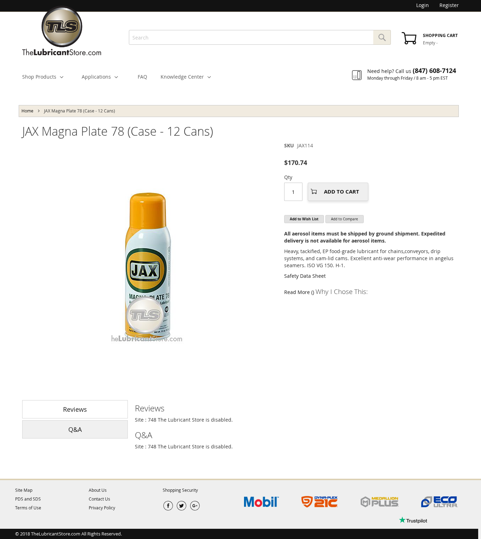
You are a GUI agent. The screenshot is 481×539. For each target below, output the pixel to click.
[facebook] (168, 506)
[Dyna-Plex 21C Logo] (319, 502)
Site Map (23, 490)
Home (27, 111)
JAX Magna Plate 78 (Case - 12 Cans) (117, 131)
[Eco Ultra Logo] (439, 502)
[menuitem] (46, 76)
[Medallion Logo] (380, 502)
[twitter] (181, 506)
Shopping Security (180, 490)
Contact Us (99, 499)
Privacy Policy (102, 507)
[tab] (297, 408)
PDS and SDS (28, 499)
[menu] (240, 71)
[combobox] (260, 37)
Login (422, 5)
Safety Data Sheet (305, 275)
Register (449, 5)
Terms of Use (28, 507)
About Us (98, 490)
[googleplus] (194, 506)
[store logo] (61, 30)
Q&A (75, 429)
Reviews (75, 409)
